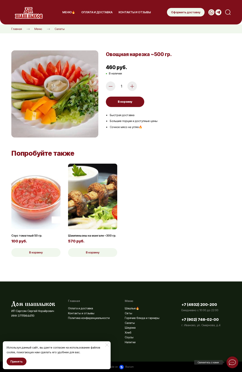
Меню (38, 29)
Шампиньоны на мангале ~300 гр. (92, 235)
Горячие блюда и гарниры (142, 318)
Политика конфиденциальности (89, 318)
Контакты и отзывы (81, 313)
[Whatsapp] (211, 12)
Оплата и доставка (80, 308)
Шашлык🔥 (132, 308)
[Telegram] (218, 12)
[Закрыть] (107, 345)
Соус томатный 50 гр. (26, 235)
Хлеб (128, 332)
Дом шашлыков (33, 302)
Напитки (130, 342)
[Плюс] (132, 86)
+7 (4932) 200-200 (199, 304)
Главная (16, 29)
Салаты (60, 29)
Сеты (128, 313)
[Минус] (110, 86)
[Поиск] (228, 12)
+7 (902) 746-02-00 (200, 319)
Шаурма (130, 327)
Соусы (129, 337)
